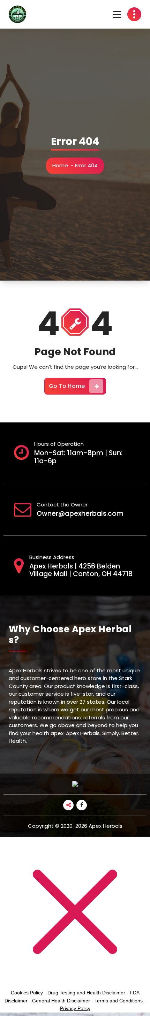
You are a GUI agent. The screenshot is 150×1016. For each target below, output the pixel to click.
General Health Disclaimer (61, 1000)
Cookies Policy (27, 992)
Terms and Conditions (119, 1000)
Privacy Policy (75, 1008)
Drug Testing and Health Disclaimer (86, 992)
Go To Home (67, 386)
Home (60, 165)
